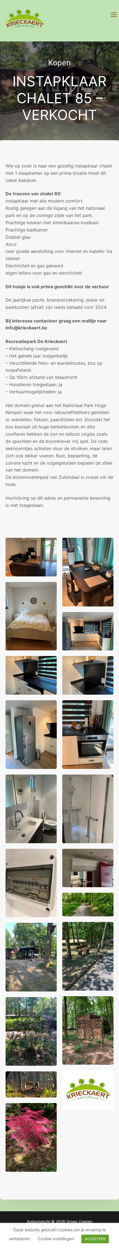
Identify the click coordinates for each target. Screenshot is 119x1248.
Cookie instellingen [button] (56, 1238)
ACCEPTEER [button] (95, 1239)
